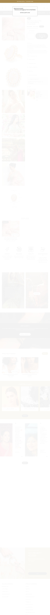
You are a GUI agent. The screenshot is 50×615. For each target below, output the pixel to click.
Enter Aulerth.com (25, 12)
